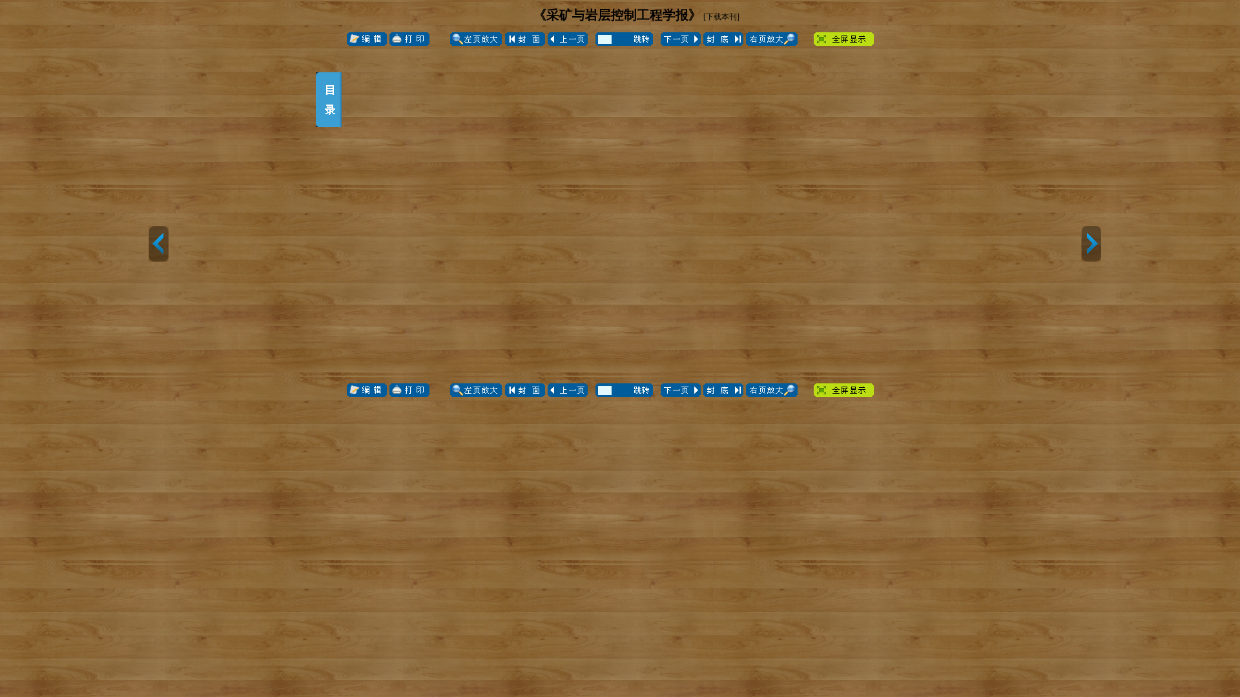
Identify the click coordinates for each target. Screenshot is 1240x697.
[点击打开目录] (329, 99)
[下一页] (1091, 244)
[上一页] (159, 244)
